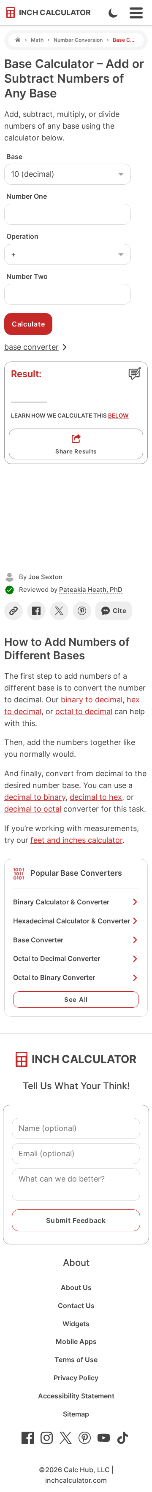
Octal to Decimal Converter (56, 958)
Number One (26, 196)
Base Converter (38, 940)
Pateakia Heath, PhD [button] (90, 589)
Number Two (27, 276)
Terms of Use (76, 1359)
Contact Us (76, 1305)
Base (14, 156)
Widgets (76, 1323)
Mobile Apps (76, 1341)
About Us (76, 1287)
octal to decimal (83, 711)
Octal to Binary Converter (54, 977)
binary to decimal (91, 699)
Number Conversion (78, 40)
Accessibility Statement (76, 1396)
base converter (31, 347)
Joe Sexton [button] (45, 577)
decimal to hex (96, 797)
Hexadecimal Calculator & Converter (71, 921)
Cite (120, 611)
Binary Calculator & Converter (61, 902)
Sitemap (76, 1414)
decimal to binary (34, 797)
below (118, 415)
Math (37, 40)
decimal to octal (32, 808)
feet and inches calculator (76, 840)
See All (76, 1000)
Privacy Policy (76, 1377)
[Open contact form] (134, 373)
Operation (22, 236)
